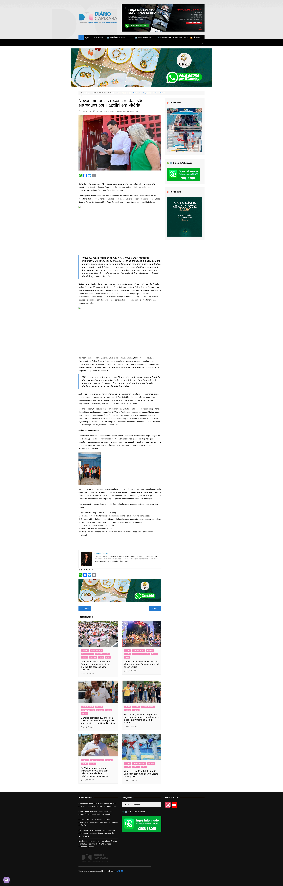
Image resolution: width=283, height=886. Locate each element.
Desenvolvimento (110, 111)
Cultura (127, 650)
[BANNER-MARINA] (184, 130)
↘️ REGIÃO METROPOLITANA (119, 38)
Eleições (99, 707)
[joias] (141, 68)
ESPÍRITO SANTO (102, 654)
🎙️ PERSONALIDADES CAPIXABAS (173, 38)
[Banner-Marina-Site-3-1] (163, 18)
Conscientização (96, 650)
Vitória (137, 111)
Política (84, 713)
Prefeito (126, 111)
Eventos (84, 657)
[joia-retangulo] (184, 216)
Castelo (127, 707)
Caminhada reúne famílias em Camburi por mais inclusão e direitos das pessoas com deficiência (97, 805)
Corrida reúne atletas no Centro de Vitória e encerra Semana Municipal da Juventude (141, 664)
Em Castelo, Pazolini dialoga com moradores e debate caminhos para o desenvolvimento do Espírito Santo (96, 833)
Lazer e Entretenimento (141, 654)
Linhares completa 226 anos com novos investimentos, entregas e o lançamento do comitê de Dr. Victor (98, 720)
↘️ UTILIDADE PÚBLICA (145, 38)
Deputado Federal (87, 707)
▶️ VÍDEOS (195, 38)
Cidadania (99, 111)
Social (132, 111)
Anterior (86, 609)
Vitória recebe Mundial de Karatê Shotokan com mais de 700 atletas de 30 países (141, 774)
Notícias (119, 111)
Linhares (100, 710)
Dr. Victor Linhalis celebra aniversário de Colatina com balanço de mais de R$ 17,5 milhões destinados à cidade (97, 844)
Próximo (154, 609)
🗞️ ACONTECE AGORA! (94, 38)
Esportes (150, 650)
